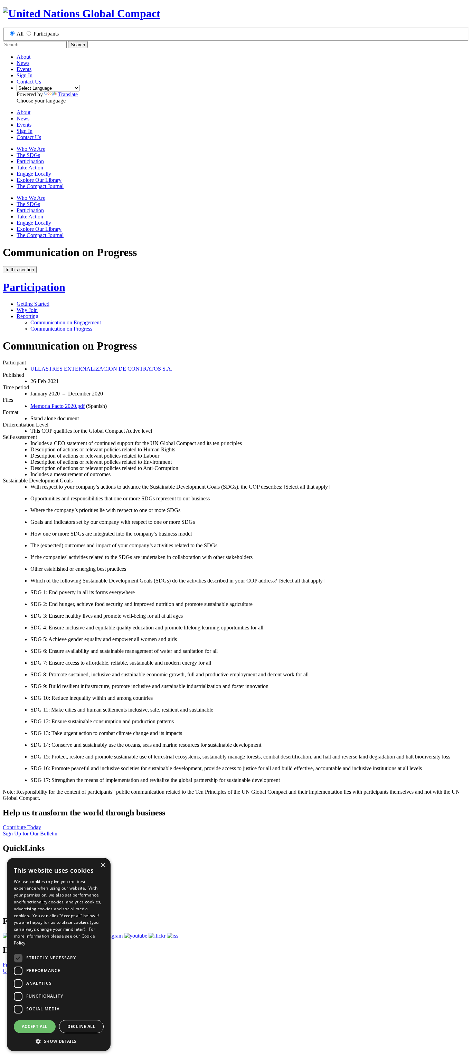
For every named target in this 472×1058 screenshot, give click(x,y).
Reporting (27, 316)
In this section (20, 269)
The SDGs (28, 155)
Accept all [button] (35, 1026)
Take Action (30, 167)
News (23, 63)
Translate (68, 94)
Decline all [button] (81, 1026)
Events (24, 69)
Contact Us (29, 82)
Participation (30, 161)
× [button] (102, 865)
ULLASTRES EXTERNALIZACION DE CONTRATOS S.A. (101, 369)
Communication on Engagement (65, 322)
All (20, 34)
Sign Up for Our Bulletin (30, 833)
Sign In (24, 75)
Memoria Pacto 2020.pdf (57, 406)
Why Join (27, 310)
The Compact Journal (40, 186)
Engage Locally (34, 174)
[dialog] (59, 954)
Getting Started (33, 304)
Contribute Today (22, 827)
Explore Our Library (39, 180)
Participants (46, 34)
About (23, 57)
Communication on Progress (61, 329)
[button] (59, 1041)
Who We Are (31, 149)
